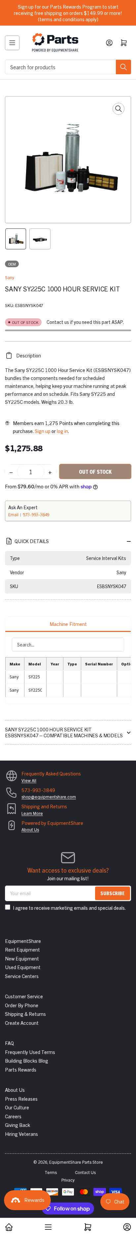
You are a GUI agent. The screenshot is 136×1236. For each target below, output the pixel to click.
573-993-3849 (36, 514)
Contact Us (85, 1172)
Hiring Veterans (21, 1134)
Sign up (43, 431)
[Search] (123, 67)
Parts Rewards (20, 1069)
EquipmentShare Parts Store (76, 1162)
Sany (9, 277)
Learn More (32, 813)
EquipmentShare (23, 941)
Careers (13, 1116)
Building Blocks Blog (26, 1060)
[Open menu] (12, 42)
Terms (51, 1172)
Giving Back (17, 1125)
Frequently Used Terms (30, 1052)
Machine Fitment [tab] (68, 624)
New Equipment (22, 958)
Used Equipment (23, 967)
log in (62, 431)
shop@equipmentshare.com (48, 796)
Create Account (22, 1023)
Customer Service (24, 996)
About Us (30, 829)
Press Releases (21, 1098)
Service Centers (22, 976)
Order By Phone (21, 1005)
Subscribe (112, 893)
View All (28, 780)
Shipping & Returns (25, 1014)
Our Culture (17, 1107)
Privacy (68, 1180)
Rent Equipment (22, 949)
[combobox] (68, 67)
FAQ (9, 1043)
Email (13, 514)
